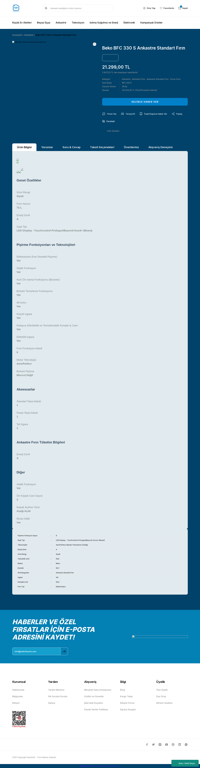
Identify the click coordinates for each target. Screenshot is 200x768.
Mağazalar (17, 696)
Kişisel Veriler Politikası (96, 709)
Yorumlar (47, 147)
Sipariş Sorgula (128, 709)
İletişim (16, 703)
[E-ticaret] (100, 766)
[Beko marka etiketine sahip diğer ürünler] (110, 57)
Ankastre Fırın (138, 79)
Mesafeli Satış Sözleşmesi (97, 689)
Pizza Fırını (175, 79)
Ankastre (126, 79)
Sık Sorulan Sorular (57, 696)
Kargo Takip (126, 696)
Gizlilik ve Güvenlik (94, 696)
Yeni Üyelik (162, 689)
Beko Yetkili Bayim (187, 763)
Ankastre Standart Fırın (158, 79)
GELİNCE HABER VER (145, 101)
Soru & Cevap (72, 147)
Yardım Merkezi (56, 689)
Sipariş (51, 703)
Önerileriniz (131, 147)
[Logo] (16, 8)
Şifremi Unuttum (164, 703)
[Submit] (64, 651)
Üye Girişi (161, 696)
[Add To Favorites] (94, 44)
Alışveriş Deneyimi (160, 147)
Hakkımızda (18, 689)
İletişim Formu (127, 703)
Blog (122, 689)
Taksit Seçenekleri (102, 147)
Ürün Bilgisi (24, 147)
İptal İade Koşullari (93, 703)
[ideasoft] (85, 766)
